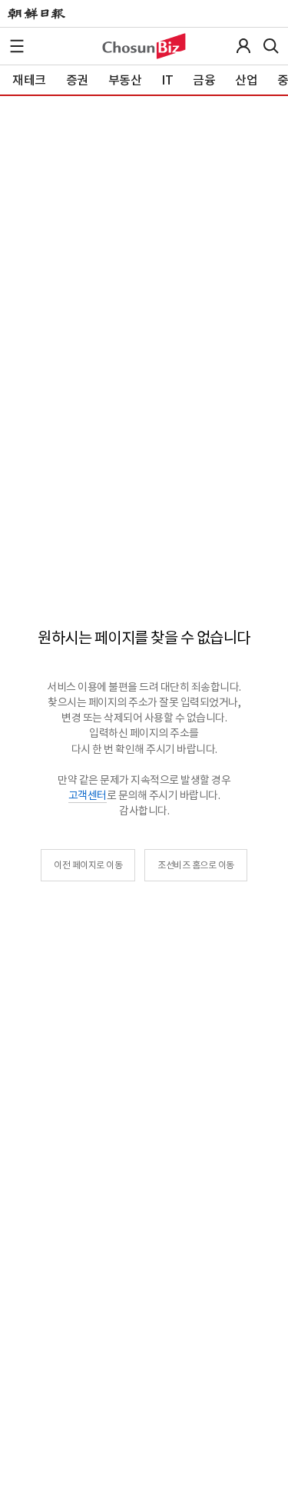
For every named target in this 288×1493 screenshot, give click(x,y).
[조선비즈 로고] (144, 46)
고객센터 (87, 795)
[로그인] (243, 46)
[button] (17, 46)
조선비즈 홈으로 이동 (195, 865)
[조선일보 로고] (36, 14)
